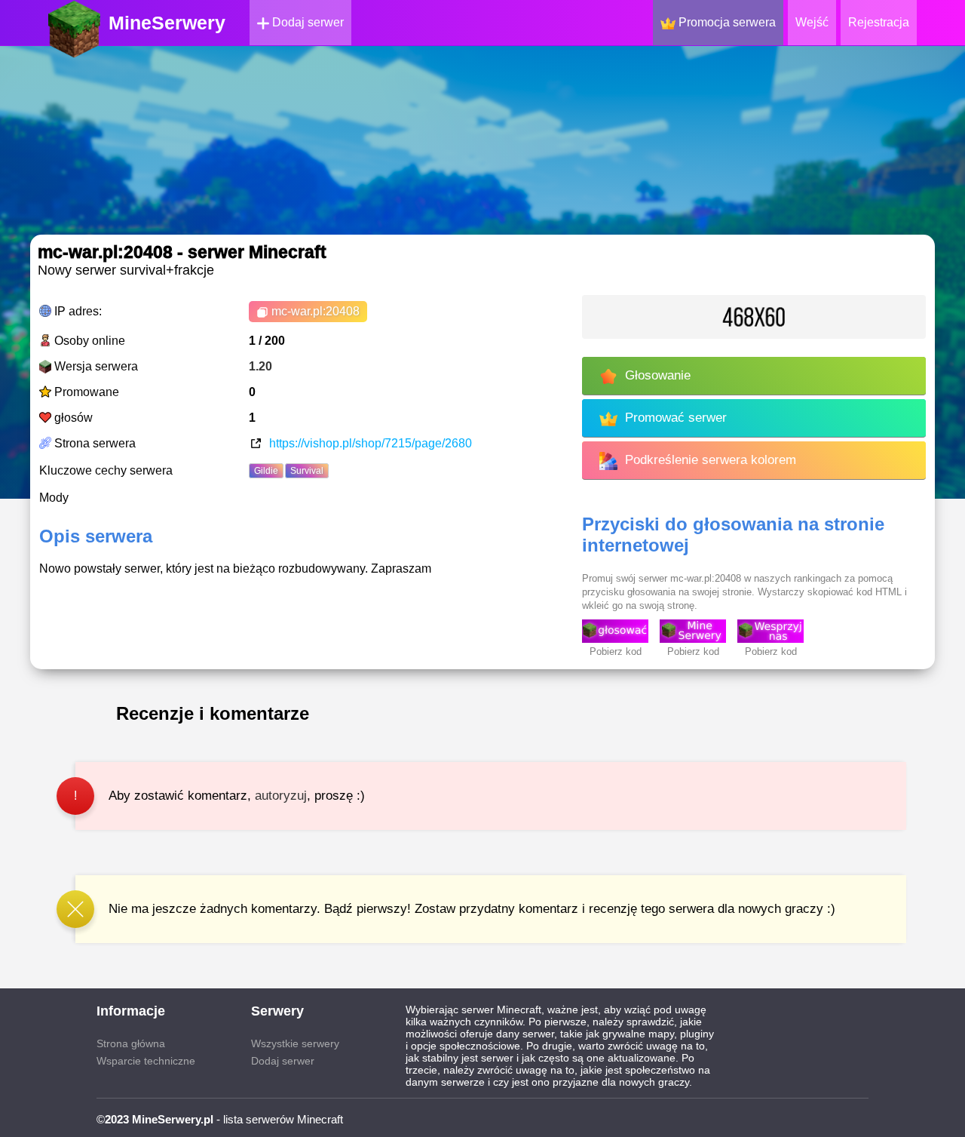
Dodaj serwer (306, 22)
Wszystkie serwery (295, 1043)
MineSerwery (167, 22)
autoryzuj (281, 795)
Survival (306, 470)
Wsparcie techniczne (145, 1061)
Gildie (266, 470)
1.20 (260, 366)
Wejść (812, 22)
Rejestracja (878, 22)
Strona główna (130, 1043)
